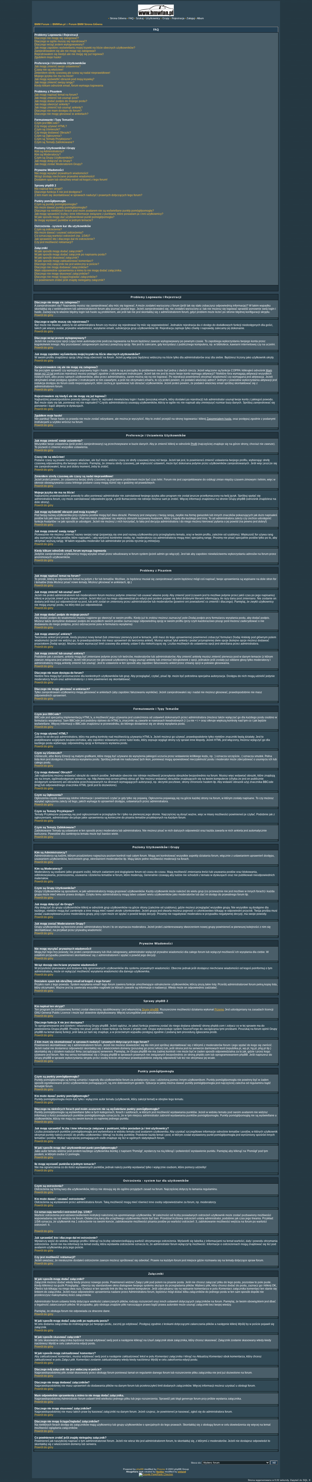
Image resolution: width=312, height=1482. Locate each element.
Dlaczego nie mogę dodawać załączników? (61, 267)
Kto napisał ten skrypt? (48, 188)
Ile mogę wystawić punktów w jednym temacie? (63, 220)
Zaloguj (191, 18)
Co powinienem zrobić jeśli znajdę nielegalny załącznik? (69, 280)
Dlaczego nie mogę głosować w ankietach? (61, 113)
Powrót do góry (43, 315)
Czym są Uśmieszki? (47, 129)
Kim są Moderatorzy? (47, 154)
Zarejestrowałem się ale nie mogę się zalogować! (65, 50)
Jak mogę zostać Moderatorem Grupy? (58, 164)
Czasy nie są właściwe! (48, 69)
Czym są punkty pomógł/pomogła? (55, 204)
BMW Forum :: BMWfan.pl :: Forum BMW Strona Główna (68, 24)
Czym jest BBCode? (46, 123)
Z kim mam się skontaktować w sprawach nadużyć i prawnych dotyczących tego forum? (88, 195)
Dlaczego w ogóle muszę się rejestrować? (60, 41)
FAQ (131, 18)
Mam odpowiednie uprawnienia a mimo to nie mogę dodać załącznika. (78, 270)
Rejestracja (178, 18)
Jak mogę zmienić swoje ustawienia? (57, 66)
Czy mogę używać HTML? (50, 126)
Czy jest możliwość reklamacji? (53, 242)
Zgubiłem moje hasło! (47, 57)
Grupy (165, 18)
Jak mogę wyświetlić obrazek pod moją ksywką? (64, 79)
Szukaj (139, 18)
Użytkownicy (153, 18)
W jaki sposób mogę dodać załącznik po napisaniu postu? (70, 254)
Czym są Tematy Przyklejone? (53, 139)
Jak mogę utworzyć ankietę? (52, 104)
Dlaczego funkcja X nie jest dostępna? (58, 192)
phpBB (140, 1469)
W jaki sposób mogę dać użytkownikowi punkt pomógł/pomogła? (74, 217)
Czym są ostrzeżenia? (48, 229)
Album (200, 18)
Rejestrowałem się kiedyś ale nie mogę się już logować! (69, 54)
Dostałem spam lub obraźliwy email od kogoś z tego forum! (70, 179)
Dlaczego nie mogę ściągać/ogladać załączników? (65, 276)
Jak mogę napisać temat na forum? (56, 94)
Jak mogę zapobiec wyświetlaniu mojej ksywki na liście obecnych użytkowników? (84, 47)
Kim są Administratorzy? (49, 151)
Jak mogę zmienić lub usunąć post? (56, 98)
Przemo (219, 1009)
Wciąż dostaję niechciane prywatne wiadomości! (64, 176)
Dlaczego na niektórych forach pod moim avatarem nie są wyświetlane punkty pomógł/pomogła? (94, 210)
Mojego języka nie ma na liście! (53, 76)
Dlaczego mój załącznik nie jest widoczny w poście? (66, 264)
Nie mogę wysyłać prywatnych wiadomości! (61, 173)
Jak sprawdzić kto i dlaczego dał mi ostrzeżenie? (64, 239)
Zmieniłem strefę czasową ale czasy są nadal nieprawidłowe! (72, 72)
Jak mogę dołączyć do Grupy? (53, 161)
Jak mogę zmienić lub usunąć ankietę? (58, 107)
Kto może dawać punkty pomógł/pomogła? (60, 207)
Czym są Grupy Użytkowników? (54, 157)
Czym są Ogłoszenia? (48, 135)
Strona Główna (118, 18)
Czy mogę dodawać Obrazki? (52, 132)
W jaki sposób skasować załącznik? (56, 257)
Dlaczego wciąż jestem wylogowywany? (59, 44)
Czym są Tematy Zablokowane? (54, 142)
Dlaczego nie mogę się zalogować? (56, 38)
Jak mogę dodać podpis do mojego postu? (60, 101)
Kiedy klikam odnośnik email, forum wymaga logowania (68, 85)
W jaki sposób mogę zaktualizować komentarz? (63, 260)
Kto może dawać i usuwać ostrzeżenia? (58, 232)
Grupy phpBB (150, 1009)
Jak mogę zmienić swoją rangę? (54, 82)
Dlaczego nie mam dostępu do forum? (58, 110)
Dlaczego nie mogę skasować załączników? (61, 273)
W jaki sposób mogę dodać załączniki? (58, 251)
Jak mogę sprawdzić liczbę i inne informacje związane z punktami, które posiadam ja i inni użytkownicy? (98, 213)
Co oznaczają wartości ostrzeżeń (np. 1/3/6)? (62, 235)
